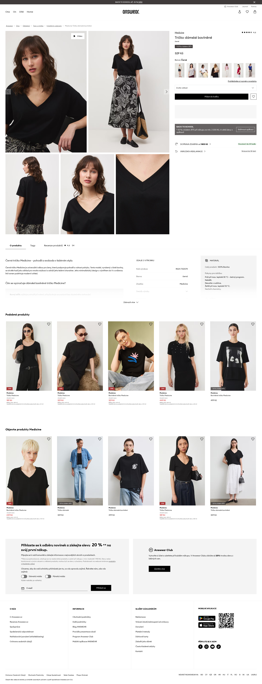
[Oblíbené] (247, 11)
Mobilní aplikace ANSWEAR (85, 641)
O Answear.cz (16, 617)
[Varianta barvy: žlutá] (215, 70)
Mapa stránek (82, 675)
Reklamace (141, 617)
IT (228, 675)
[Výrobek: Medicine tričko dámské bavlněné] (131, 470)
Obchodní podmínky (82, 617)
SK (243, 675)
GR (215, 675)
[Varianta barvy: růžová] (227, 70)
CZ (210, 675)
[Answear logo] (131, 12)
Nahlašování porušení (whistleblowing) (27, 636)
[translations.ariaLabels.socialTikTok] (218, 646)
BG (202, 675)
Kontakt (139, 651)
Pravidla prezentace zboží (84, 631)
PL (232, 675)
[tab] (59, 245)
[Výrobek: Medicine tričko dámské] (80, 470)
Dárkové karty (142, 636)
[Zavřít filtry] (254, 2)
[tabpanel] (131, 277)
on (14, 11)
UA (248, 675)
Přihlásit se (101, 588)
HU (224, 675)
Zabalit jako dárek (144, 641)
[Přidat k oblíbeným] (254, 97)
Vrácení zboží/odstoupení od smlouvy (152, 622)
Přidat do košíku (212, 96)
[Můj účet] (239, 11)
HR (219, 675)
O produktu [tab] (16, 245)
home (30, 11)
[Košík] (255, 11)
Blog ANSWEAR (79, 627)
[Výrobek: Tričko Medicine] (29, 356)
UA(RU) (254, 675)
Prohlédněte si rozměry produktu (242, 81)
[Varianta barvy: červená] (238, 70)
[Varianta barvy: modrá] (250, 70)
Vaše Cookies (69, 675)
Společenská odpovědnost (22, 631)
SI (239, 675)
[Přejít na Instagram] (206, 646)
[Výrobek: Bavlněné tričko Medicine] (131, 356)
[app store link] (206, 624)
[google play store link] (206, 618)
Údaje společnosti (54, 675)
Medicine (179, 32)
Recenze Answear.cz (19, 622)
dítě (21, 11)
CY (206, 675)
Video (79, 36)
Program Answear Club (83, 636)
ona (7, 11)
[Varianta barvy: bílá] (179, 70)
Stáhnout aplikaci (245, 129)
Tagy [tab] (32, 245)
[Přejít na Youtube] (212, 646)
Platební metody (143, 631)
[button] (216, 88)
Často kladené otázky (145, 646)
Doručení (139, 627)
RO (236, 675)
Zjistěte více (159, 569)
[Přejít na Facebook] (200, 646)
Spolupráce (15, 627)
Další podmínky (79, 622)
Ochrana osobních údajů (21, 641)
